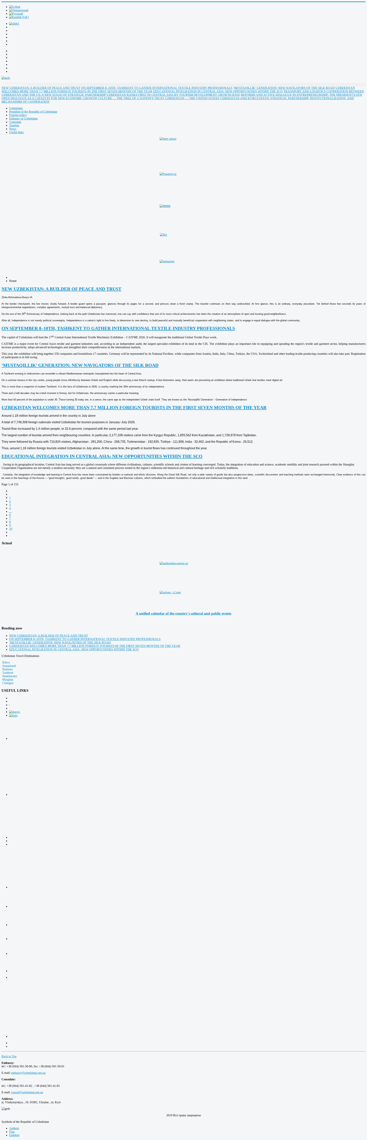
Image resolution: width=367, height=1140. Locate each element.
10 (10, 528)
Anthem (14, 1128)
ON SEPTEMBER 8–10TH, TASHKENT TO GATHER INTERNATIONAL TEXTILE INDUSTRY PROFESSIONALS (118, 328)
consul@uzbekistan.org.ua (27, 1092)
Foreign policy (18, 115)
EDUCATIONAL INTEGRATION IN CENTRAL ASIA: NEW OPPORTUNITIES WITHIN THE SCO (102, 456)
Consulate (15, 122)
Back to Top (9, 1056)
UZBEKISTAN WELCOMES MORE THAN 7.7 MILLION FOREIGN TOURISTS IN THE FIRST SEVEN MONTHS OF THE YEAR (134, 407)
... (10, 511)
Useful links (16, 132)
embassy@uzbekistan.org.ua (28, 1072)
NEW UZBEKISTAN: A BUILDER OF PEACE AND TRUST (61, 288)
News (12, 128)
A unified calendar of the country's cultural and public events (183, 613)
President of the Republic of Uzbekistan (33, 111)
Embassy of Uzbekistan (23, 118)
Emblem (14, 1135)
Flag (12, 1131)
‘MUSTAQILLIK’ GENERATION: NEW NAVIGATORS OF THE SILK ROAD (80, 365)
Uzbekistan (16, 108)
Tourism (14, 125)
